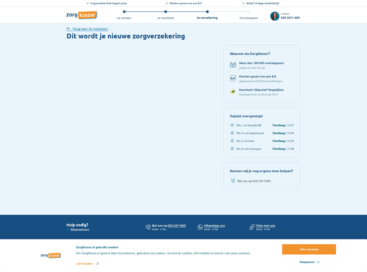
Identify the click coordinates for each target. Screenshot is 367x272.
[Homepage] (82, 13)
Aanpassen (307, 261)
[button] (265, 225)
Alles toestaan (309, 249)
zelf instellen (84, 263)
